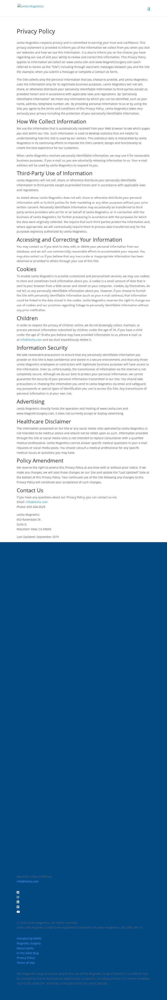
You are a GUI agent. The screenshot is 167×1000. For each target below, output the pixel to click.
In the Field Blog (28, 953)
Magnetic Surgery (29, 943)
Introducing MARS (29, 938)
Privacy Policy (26, 958)
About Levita (25, 948)
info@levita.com (31, 340)
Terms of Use (26, 963)
